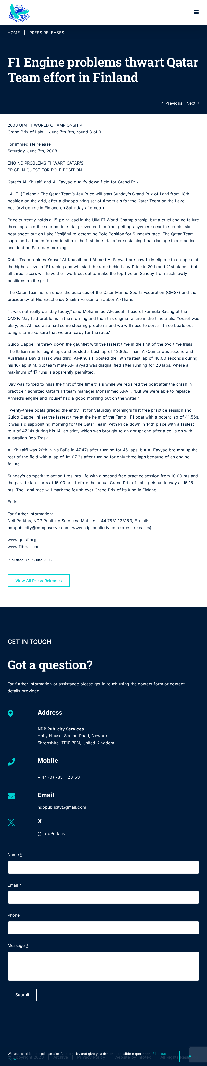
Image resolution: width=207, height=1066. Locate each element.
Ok (189, 1056)
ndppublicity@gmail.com (62, 807)
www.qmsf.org (22, 539)
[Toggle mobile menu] (196, 12)
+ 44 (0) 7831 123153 (59, 777)
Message (18, 945)
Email (15, 885)
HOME (14, 32)
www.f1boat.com (24, 546)
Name (15, 854)
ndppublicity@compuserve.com (38, 527)
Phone (14, 915)
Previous (173, 103)
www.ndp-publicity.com (95, 527)
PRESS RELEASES (46, 32)
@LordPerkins (51, 833)
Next (190, 103)
